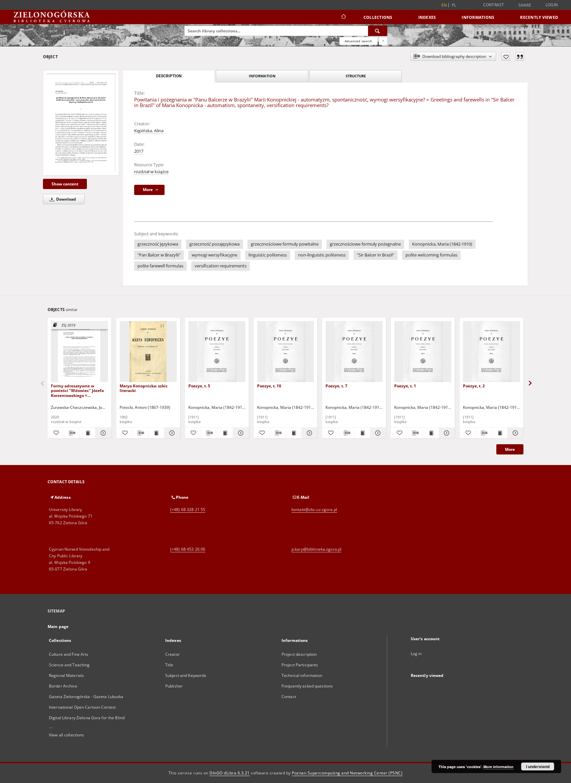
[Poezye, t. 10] (285, 351)
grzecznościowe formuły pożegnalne (365, 244)
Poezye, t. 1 (405, 386)
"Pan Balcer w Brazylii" (158, 255)
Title (169, 665)
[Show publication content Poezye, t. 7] (362, 433)
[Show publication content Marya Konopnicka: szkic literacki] (156, 433)
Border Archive (63, 686)
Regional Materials (66, 675)
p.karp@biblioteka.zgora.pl (316, 549)
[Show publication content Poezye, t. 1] (430, 433)
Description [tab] (168, 76)
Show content (65, 184)
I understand (538, 766)
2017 (138, 151)
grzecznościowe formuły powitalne (285, 244)
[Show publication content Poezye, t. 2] (499, 433)
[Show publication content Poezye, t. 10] (293, 433)
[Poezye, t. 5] (217, 351)
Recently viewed (539, 17)
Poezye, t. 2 (474, 386)
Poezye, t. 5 (199, 386)
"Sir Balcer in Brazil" (375, 255)
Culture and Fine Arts (69, 654)
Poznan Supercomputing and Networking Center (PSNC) (347, 773)
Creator (172, 654)
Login (552, 5)
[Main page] (343, 17)
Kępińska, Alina (149, 131)
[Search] (377, 30)
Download (65, 199)
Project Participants (300, 665)
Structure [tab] (356, 75)
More (510, 449)
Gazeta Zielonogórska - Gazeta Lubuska (86, 696)
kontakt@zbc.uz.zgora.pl (314, 509)
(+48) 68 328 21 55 (187, 509)
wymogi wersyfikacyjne (214, 255)
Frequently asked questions (307, 686)
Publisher (174, 686)
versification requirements (221, 266)
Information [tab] (262, 75)
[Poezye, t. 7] (354, 351)
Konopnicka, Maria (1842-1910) (442, 244)
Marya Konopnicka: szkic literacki (144, 388)
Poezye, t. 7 (336, 386)
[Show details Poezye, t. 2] (514, 433)
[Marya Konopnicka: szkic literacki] (148, 351)
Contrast (493, 5)
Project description (299, 654)
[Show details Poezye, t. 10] (308, 433)
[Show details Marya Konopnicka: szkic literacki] (171, 433)
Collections (378, 17)
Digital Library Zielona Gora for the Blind (87, 718)
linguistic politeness (267, 255)
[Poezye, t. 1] (423, 351)
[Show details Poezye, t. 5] (239, 433)
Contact (289, 696)
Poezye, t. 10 (269, 386)
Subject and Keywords (185, 675)
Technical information (302, 675)
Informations (478, 17)
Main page (58, 626)
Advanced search (358, 41)
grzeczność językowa (157, 244)
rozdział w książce (151, 172)
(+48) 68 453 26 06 (187, 549)
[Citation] (519, 56)
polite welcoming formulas (431, 255)
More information (498, 766)
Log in (416, 653)
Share (524, 5)
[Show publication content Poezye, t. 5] (225, 433)
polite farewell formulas (160, 266)
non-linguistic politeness (322, 255)
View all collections (66, 735)
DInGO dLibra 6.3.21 (229, 773)
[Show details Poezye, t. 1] (446, 433)
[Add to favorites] (505, 56)
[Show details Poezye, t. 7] (377, 433)
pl (454, 5)
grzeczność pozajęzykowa (214, 244)
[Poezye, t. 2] (491, 351)
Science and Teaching (69, 665)
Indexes (427, 17)
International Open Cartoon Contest (82, 707)
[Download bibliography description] (71, 433)
